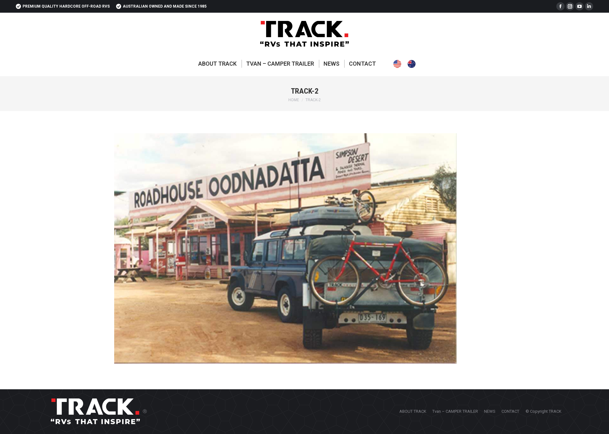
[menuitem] (217, 64)
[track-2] (304, 248)
